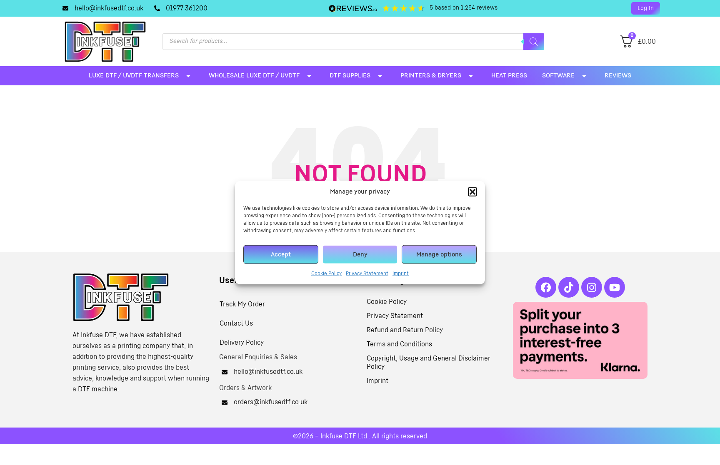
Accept (281, 254)
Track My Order (242, 304)
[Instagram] (591, 287)
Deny (360, 254)
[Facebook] (545, 287)
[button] (472, 192)
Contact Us (236, 323)
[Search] (533, 41)
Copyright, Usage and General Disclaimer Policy (428, 362)
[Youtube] (614, 287)
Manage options (439, 254)
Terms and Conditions (399, 344)
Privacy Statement (367, 273)
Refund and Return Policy (405, 330)
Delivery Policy (242, 342)
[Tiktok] (568, 287)
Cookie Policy (326, 273)
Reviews (618, 75)
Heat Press (509, 75)
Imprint (400, 273)
